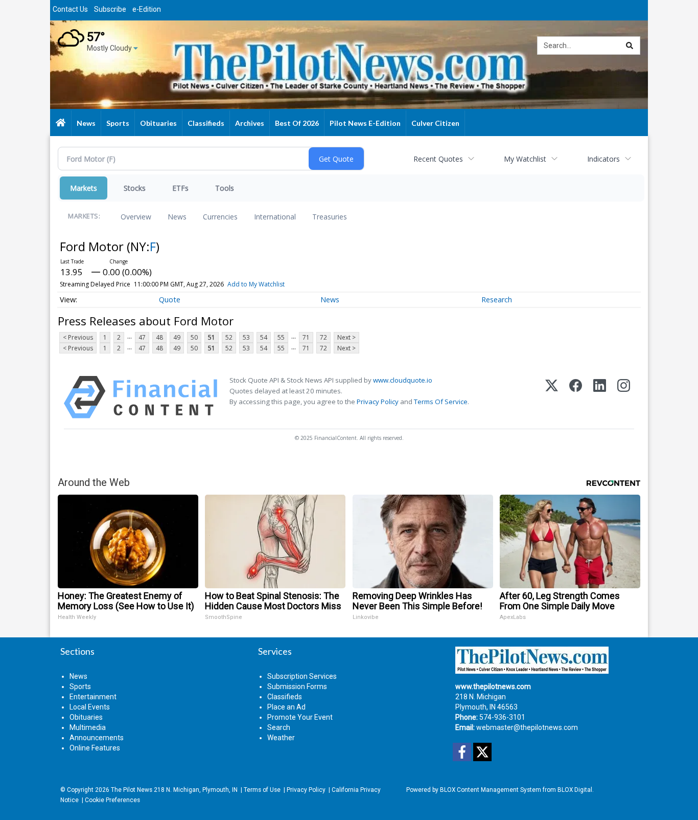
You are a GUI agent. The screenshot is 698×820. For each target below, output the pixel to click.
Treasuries (329, 216)
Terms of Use (262, 789)
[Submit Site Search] (629, 45)
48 (159, 337)
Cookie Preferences (112, 800)
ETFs (180, 188)
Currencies (220, 216)
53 (246, 337)
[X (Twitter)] (551, 397)
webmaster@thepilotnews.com (527, 727)
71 (306, 337)
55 (281, 337)
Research (496, 299)
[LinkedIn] (599, 397)
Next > (346, 337)
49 (176, 337)
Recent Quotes (438, 159)
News (177, 216)
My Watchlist (525, 159)
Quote (169, 299)
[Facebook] (575, 397)
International (275, 216)
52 (228, 337)
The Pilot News (131, 789)
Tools (224, 188)
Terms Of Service (441, 401)
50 (194, 337)
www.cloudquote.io (402, 380)
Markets (83, 188)
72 (323, 337)
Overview (136, 216)
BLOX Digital (574, 789)
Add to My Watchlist (256, 284)
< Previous (78, 337)
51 (211, 337)
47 (142, 337)
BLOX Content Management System (490, 789)
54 (263, 337)
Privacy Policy (378, 401)
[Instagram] (623, 397)
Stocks (135, 188)
